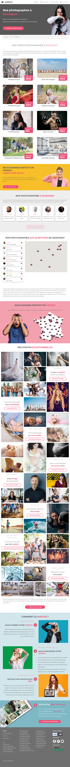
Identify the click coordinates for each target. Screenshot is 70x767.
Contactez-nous (11, 186)
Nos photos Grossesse (57, 469)
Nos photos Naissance (35, 439)
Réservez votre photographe (14, 28)
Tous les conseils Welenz (8, 749)
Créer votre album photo (8, 751)
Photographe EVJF (23, 732)
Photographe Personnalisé (24, 748)
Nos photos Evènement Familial (13, 548)
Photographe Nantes (40, 739)
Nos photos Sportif (35, 515)
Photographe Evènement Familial (26, 750)
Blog (37, 2)
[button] (38, 251)
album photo (58, 711)
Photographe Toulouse (40, 736)
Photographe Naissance (24, 747)
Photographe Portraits (24, 739)
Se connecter (64, 2)
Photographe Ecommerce (24, 738)
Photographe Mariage (24, 730)
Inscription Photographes (8, 746)
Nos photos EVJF (12, 408)
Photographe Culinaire (24, 741)
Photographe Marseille (40, 732)
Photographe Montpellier (41, 743)
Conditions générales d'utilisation (9, 748)
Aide (4, 742)
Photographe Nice (40, 738)
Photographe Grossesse (24, 734)
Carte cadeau (44, 2)
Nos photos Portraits (12, 485)
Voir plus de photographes (35, 226)
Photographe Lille (39, 747)
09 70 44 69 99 (54, 2)
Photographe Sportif (23, 745)
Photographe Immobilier (24, 736)
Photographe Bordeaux (41, 745)
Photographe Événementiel (25, 743)
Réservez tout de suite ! (35, 607)
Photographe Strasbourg (41, 741)
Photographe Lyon (40, 734)
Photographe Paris (40, 730)
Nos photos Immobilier (57, 578)
